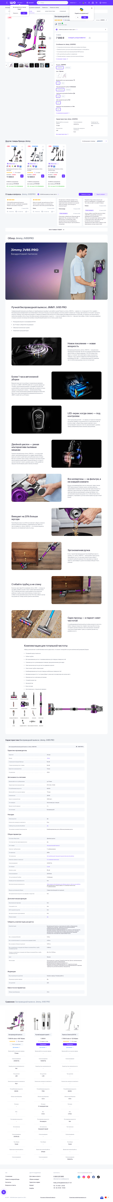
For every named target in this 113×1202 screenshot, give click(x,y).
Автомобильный (51, 856)
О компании (8, 1176)
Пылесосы (45, 7)
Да (47, 825)
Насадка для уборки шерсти (63, 884)
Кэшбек (31, 1188)
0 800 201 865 (59, 1176)
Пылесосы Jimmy (54, 7)
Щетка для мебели (75, 884)
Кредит (31, 1185)
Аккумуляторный (59, 856)
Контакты (8, 1182)
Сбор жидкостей (51, 884)
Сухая (48, 866)
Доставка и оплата (34, 1176)
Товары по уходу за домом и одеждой (30, 7)
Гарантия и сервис (34, 1182)
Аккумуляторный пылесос (53, 845)
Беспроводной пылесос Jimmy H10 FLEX (14, 169)
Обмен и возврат (34, 1179)
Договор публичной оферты (47, 1197)
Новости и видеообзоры (12, 1179)
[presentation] (8, 38)
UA (85, 2)
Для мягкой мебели (69, 856)
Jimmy (48, 758)
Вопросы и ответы (10, 1185)
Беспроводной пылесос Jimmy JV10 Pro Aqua (55, 169)
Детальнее (16, 1047)
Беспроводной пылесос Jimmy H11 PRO (34, 169)
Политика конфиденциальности (77, 1197)
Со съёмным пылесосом (53, 859)
